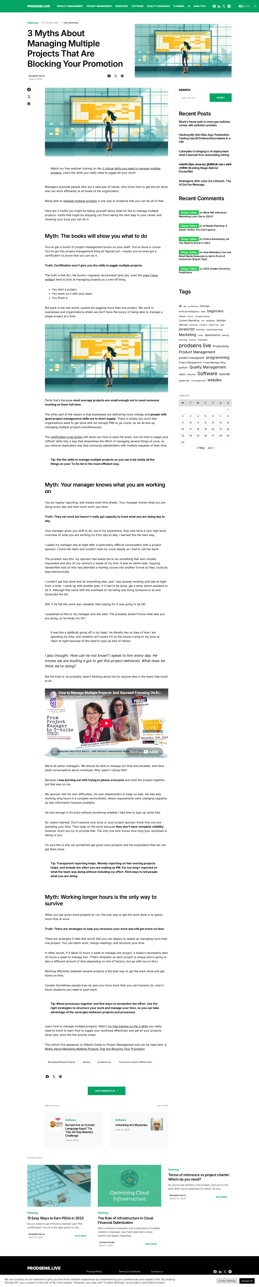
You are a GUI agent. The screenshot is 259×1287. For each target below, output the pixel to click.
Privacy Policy (94, 1271)
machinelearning (214, 329)
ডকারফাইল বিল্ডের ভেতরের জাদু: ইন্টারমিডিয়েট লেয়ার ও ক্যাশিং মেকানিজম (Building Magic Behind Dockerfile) (205, 168)
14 (220, 422)
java (222, 325)
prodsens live (104, 1062)
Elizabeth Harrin (37, 76)
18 (198, 429)
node (200, 335)
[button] (244, 6)
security (191, 374)
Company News (202, 316)
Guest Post (214, 325)
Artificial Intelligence (189, 311)
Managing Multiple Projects (61, 1062)
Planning (32, 22)
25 (198, 435)
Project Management (190, 362)
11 (198, 422)
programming (217, 357)
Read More (80, 1236)
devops (221, 320)
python (183, 367)
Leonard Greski (107, 1242)
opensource (212, 335)
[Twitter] (224, 6)
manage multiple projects (80, 201)
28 (220, 435)
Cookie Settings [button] (227, 1280)
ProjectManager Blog (215, 362)
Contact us (157, 1271)
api (184, 306)
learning (200, 329)
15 (228, 422)
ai (180, 306)
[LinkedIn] (219, 6)
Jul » (211, 447)
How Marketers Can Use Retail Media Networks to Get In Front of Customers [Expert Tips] (205, 256)
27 (213, 435)
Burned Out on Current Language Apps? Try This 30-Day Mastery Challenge (80, 1130)
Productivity (221, 346)
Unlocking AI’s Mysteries (131, 1125)
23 (182, 435)
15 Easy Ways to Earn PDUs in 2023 (55, 1218)
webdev (214, 380)
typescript (184, 380)
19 (205, 429)
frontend (203, 325)
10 (190, 422)
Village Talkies (189, 212)
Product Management (197, 352)
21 (221, 429)
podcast (192, 340)
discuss (183, 324)
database (210, 320)
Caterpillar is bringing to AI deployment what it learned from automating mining (204, 153)
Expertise (193, 325)
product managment (191, 357)
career (182, 316)
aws (203, 311)
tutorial (224, 374)
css (202, 320)
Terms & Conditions (129, 1271)
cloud (190, 316)
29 (228, 435)
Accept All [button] (247, 1280)
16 (183, 429)
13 (213, 422)
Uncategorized (198, 380)
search (221, 97)
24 (190, 435)
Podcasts (203, 339)
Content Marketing (189, 320)
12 (205, 422)
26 (205, 435)
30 (182, 442)
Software (70, 1119)
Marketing (187, 334)
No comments (71, 22)
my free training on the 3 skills (128, 1026)
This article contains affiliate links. (135, 1062)
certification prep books (67, 437)
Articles (205, 306)
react (182, 374)
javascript (187, 329)
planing (86, 1062)
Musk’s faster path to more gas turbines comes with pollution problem (204, 123)
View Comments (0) (105, 1091)
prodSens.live (38, 6)
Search (184, 90)
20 (213, 429)
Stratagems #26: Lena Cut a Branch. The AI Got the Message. (205, 182)
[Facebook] (214, 6)
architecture (193, 306)
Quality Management (207, 367)
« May (201, 447)
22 (228, 429)
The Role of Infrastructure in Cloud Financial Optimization (125, 1220)
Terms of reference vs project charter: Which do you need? (199, 1177)
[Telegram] (229, 6)
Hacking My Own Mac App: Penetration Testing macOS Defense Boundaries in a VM (204, 138)
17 (190, 429)
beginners (215, 311)
